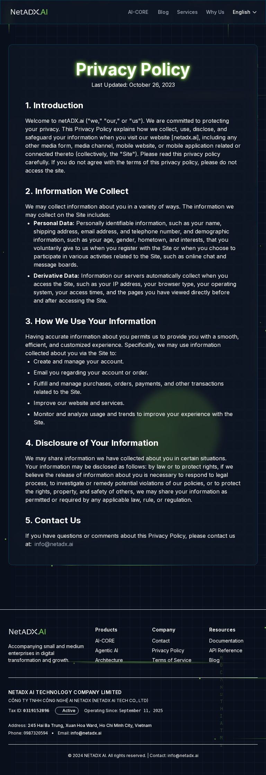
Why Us (215, 12)
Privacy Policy (168, 650)
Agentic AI (106, 650)
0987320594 (36, 733)
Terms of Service (172, 660)
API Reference (225, 650)
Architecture (109, 660)
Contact (161, 641)
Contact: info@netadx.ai (174, 755)
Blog (163, 12)
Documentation (226, 641)
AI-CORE (138, 12)
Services (187, 12)
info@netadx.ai (54, 544)
